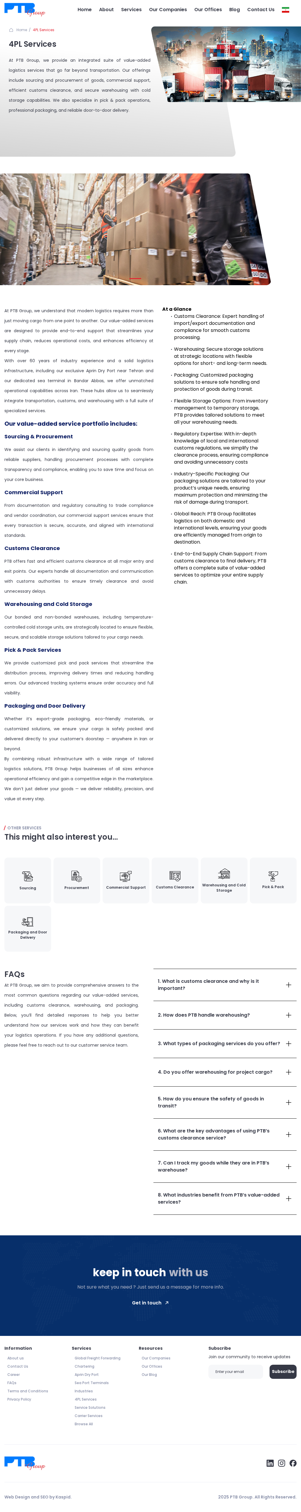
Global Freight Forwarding (98, 1358)
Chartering (84, 1366)
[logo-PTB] (25, 1463)
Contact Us (261, 9)
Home (85, 9)
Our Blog (149, 1374)
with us (188, 1272)
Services (131, 9)
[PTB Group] (25, 10)
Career (13, 1374)
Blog (234, 9)
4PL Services (43, 29)
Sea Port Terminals (92, 1382)
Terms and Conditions (27, 1391)
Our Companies (168, 9)
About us (15, 1358)
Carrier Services (89, 1415)
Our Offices (208, 9)
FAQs (11, 1382)
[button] (135, 278)
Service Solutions (90, 1407)
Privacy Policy (19, 1399)
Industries (84, 1391)
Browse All (84, 1423)
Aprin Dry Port (87, 1374)
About (106, 9)
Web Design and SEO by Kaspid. (38, 1497)
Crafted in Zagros (92, 1497)
